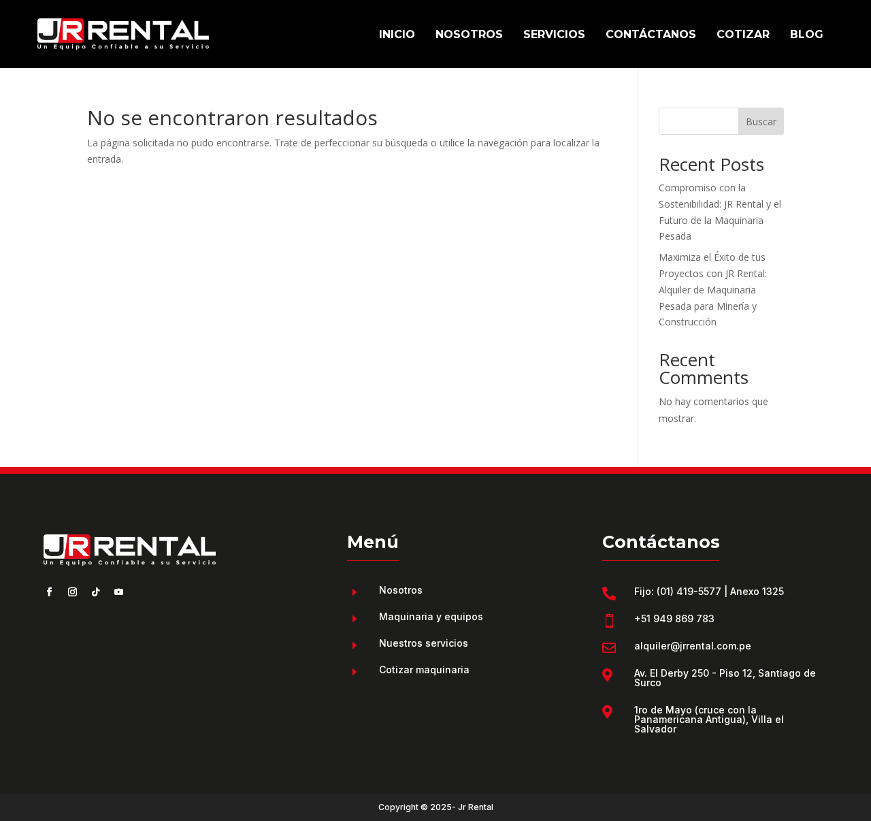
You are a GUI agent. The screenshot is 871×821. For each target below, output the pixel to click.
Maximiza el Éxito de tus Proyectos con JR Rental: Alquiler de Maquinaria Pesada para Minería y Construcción (713, 289)
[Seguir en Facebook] (49, 592)
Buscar (761, 121)
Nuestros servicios (423, 643)
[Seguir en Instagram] (72, 592)
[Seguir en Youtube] (118, 592)
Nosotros (401, 590)
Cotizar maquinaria (424, 669)
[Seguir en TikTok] (95, 592)
